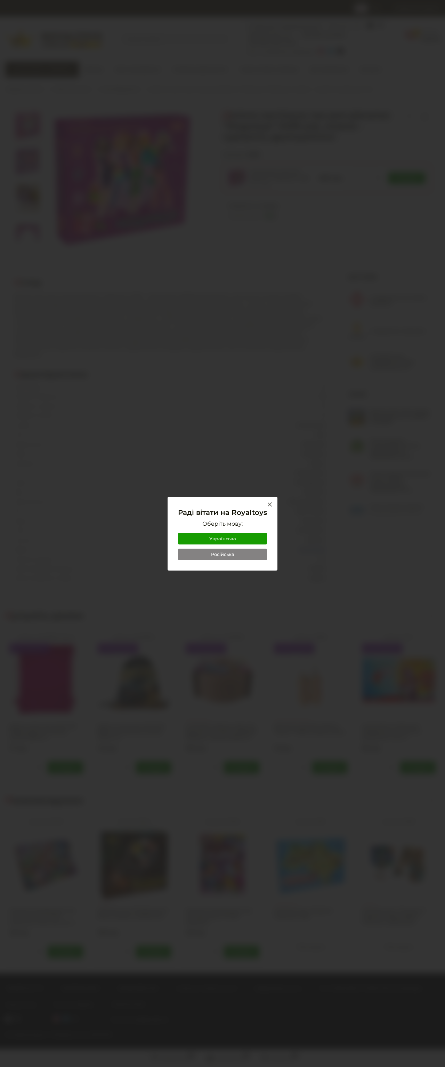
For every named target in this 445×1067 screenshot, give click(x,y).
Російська (222, 554)
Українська (222, 538)
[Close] (269, 504)
